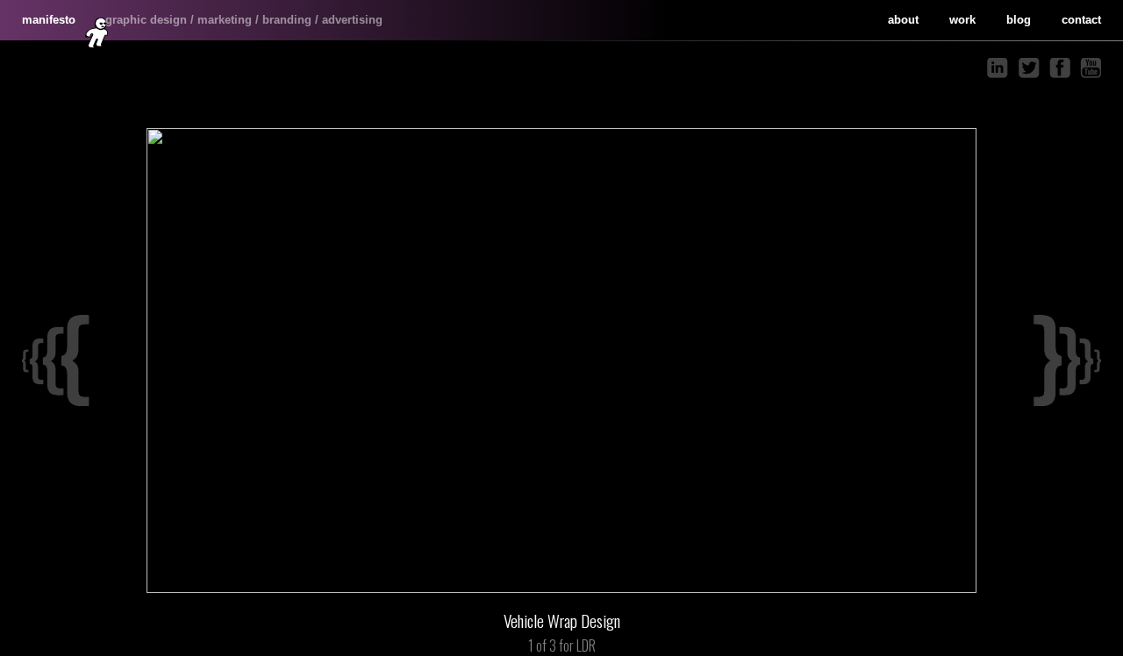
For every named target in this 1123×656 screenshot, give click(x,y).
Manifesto (48, 19)
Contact (1081, 19)
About (903, 19)
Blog (1018, 19)
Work (962, 19)
